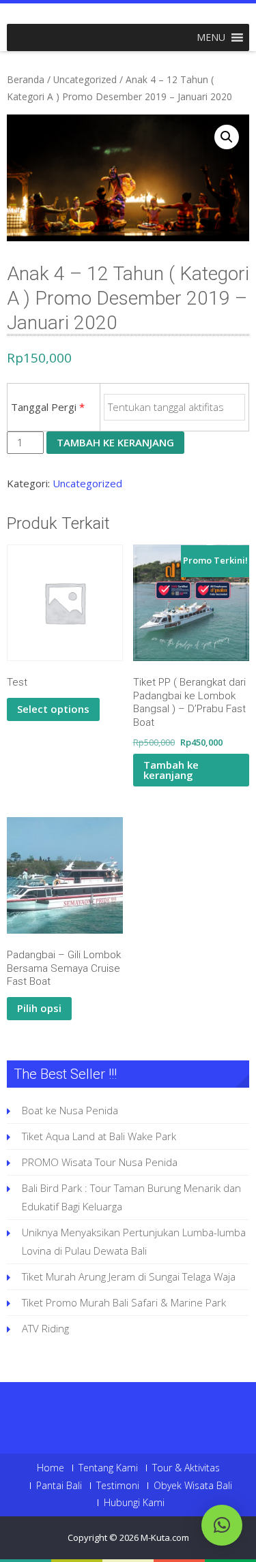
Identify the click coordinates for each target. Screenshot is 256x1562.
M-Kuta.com (165, 1537)
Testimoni (117, 1485)
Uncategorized (85, 79)
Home (50, 1468)
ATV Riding (45, 1328)
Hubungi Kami (134, 1502)
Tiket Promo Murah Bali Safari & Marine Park (124, 1302)
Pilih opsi (39, 1008)
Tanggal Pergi (48, 407)
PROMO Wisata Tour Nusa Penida (99, 1162)
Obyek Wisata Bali (193, 1485)
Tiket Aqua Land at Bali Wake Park (99, 1136)
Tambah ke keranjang (115, 442)
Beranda (25, 79)
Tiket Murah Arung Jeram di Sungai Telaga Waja (129, 1276)
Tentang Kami (108, 1468)
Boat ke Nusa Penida (70, 1110)
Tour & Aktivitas (186, 1468)
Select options (53, 709)
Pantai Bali (59, 1485)
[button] (211, 37)
